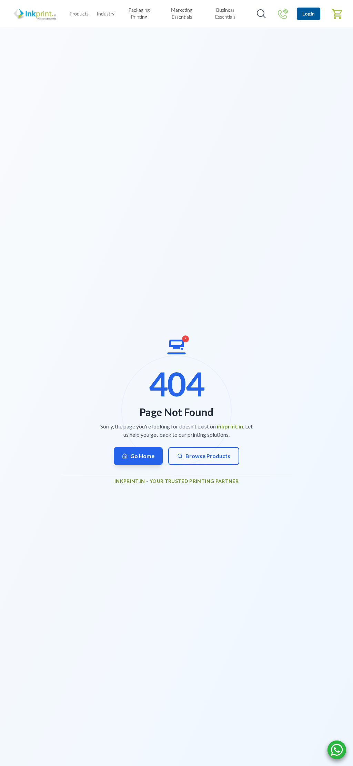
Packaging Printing (139, 14)
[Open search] (261, 14)
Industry (105, 14)
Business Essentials (225, 14)
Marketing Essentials (181, 14)
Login (308, 14)
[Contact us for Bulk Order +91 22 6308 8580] (283, 14)
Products (79, 14)
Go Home (142, 456)
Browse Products (207, 456)
